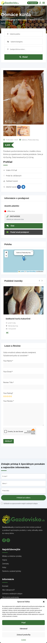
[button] (44, 602)
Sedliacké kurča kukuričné (18, 319)
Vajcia (4, 560)
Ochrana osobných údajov (12, 594)
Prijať (23, 623)
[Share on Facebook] (19, 187)
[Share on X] (23, 187)
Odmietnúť (23, 629)
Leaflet (22, 271)
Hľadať (25, 57)
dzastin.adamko (11, 206)
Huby (4, 567)
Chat (12, 226)
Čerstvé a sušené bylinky (11, 571)
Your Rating (8, 393)
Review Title (8, 382)
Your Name (8, 361)
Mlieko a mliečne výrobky (12, 556)
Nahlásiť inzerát (12, 181)
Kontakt (5, 586)
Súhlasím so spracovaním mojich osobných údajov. (21, 503)
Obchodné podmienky (10, 597)
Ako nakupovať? (8, 590)
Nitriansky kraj (13, 326)
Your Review (8, 401)
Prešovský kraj (33, 140)
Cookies (23, 640)
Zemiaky (5, 564)
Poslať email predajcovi (19, 232)
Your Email (8, 372)
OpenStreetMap (31, 271)
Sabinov (24, 140)
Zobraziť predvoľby (23, 635)
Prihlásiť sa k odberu (23, 498)
